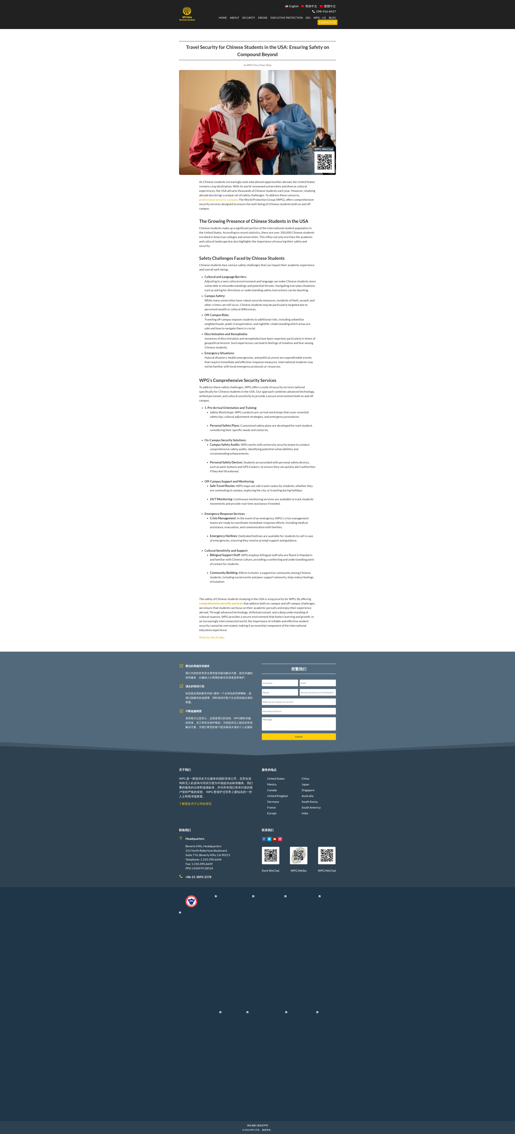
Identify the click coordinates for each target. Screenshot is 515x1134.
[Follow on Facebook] (264, 839)
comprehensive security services (221, 603)
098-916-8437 (326, 11)
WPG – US (320, 17)
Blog (268, 65)
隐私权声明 (262, 1125)
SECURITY (248, 17)
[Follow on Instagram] (280, 839)
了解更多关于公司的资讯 (195, 803)
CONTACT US (327, 22)
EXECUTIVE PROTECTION (287, 17)
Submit (299, 736)
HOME (223, 17)
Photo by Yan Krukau (212, 637)
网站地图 (251, 1125)
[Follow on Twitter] (269, 839)
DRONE (263, 17)
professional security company (218, 199)
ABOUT (234, 17)
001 (308, 17)
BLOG (332, 17)
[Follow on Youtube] (275, 839)
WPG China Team (256, 65)
